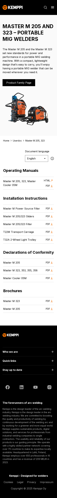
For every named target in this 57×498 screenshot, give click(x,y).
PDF (48, 185)
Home (6, 140)
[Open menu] (52, 7)
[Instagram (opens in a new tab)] (49, 388)
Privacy (31, 482)
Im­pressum (46, 482)
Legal (20, 482)
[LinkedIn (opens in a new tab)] (21, 388)
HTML (47, 180)
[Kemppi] (13, 7)
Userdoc (17, 140)
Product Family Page (18, 82)
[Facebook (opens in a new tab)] (7, 388)
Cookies (8, 482)
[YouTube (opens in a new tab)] (35, 388)
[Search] (45, 7)
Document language (37, 151)
